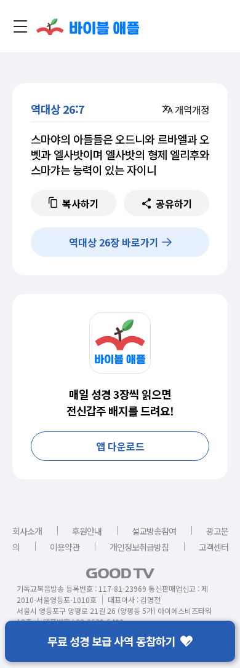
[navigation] (20, 26)
